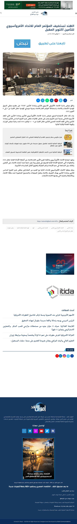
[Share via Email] (38, 100)
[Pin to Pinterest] (56, 100)
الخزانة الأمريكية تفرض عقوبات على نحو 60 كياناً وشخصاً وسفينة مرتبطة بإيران (41, 335)
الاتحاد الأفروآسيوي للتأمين (57, 228)
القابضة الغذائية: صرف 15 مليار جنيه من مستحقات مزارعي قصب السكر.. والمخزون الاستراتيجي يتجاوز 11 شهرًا (38, 328)
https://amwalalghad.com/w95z (47, 221)
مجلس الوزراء (10, 228)
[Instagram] (36, 431)
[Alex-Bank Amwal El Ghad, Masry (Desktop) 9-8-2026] (38, 2)
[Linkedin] (30, 431)
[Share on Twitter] (61, 100)
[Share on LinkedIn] (52, 100)
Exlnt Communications (63, 521)
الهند (33, 228)
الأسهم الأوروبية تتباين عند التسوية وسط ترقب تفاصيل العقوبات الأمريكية (44, 315)
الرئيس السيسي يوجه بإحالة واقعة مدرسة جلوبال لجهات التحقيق (48, 321)
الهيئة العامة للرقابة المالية (23, 228)
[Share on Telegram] (43, 100)
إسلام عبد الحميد (67, 34)
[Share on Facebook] (65, 100)
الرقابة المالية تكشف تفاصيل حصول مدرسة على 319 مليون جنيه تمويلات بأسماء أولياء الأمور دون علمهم (33, 144)
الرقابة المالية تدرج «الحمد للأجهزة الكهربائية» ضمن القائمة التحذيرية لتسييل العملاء (33, 152)
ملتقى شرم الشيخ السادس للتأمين (65, 231)
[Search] (1, 13)
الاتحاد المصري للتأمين (43, 228)
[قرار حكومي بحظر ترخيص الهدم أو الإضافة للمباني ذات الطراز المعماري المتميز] (68, 137)
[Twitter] (47, 431)
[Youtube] (41, 431)
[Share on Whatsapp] (47, 100)
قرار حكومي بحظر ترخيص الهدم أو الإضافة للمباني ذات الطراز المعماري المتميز (36, 137)
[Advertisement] (38, 379)
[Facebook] (53, 431)
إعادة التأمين (70, 228)
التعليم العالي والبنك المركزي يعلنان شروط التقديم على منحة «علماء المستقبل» (42, 341)
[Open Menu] (76, 13)
